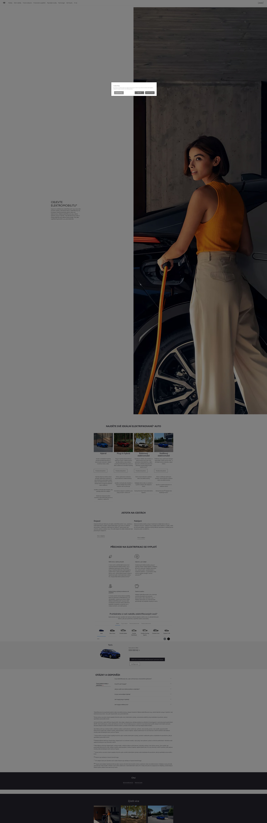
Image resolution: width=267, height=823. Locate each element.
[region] (134, 89)
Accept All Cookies (150, 92)
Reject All (139, 92)
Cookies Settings (119, 92)
